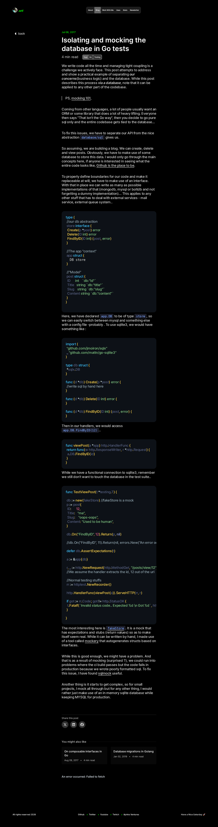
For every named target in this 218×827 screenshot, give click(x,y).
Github (81, 814)
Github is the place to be (115, 165)
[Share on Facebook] (82, 724)
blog (97, 10)
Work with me (108, 10)
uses (118, 10)
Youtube (104, 814)
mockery (91, 641)
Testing (97, 57)
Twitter (92, 814)
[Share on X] (65, 724)
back (21, 33)
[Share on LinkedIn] (73, 724)
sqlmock (104, 673)
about (90, 10)
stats (125, 10)
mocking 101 (81, 98)
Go (90, 57)
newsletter (134, 10)
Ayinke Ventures (131, 814)
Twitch (116, 814)
